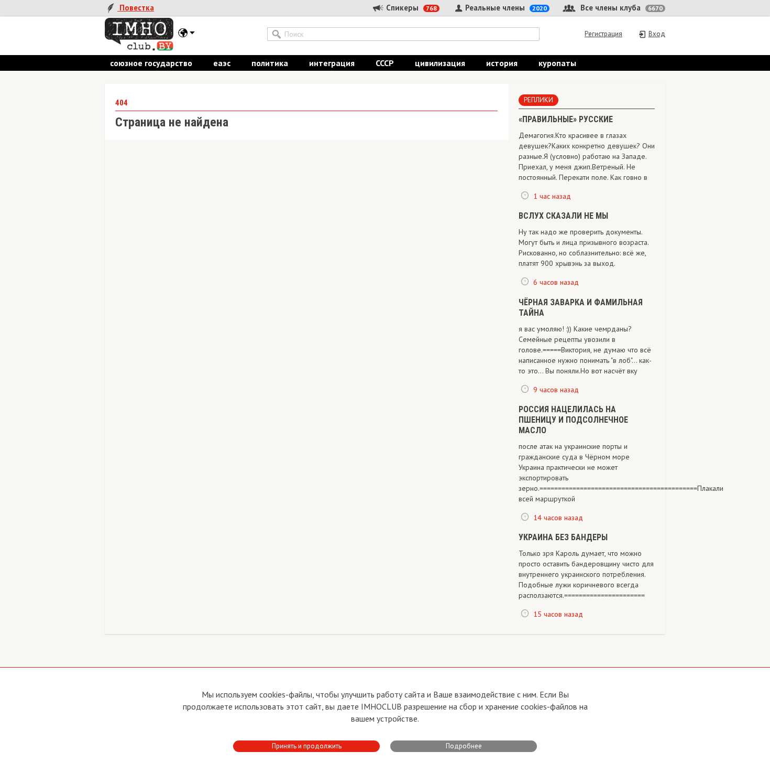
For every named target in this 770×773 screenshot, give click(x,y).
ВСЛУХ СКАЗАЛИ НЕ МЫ (563, 216)
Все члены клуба (620, 8)
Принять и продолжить (307, 746)
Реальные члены (505, 8)
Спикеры (410, 8)
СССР (385, 63)
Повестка (135, 8)
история (502, 63)
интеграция (332, 63)
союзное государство (151, 63)
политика (269, 63)
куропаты (557, 63)
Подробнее (464, 746)
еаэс (221, 63)
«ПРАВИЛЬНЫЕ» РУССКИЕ (566, 119)
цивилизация (440, 63)
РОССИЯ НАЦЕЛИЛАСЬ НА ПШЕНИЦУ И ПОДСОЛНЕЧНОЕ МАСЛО (573, 419)
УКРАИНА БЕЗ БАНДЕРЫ (563, 537)
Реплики (538, 99)
